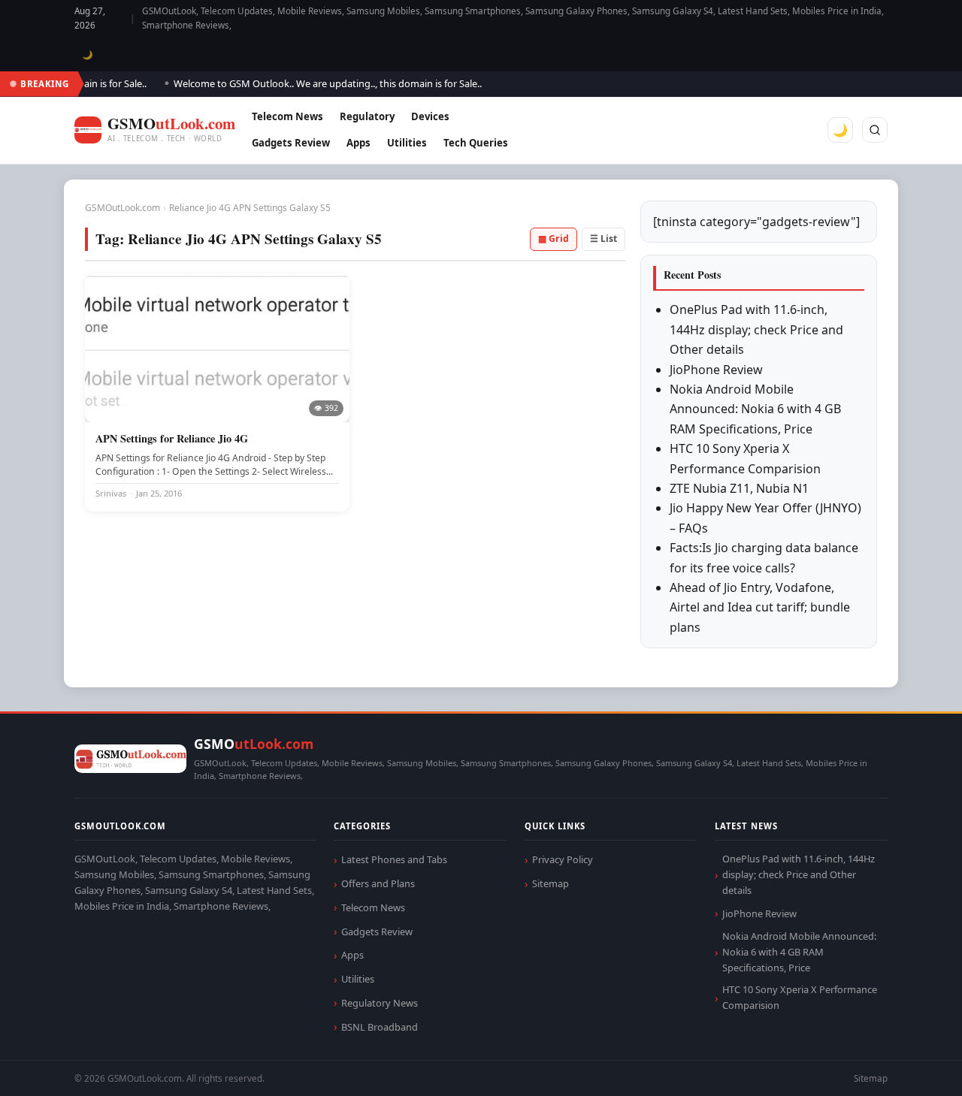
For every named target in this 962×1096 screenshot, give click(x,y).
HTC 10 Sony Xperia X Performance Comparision (799, 997)
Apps (358, 142)
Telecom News (287, 116)
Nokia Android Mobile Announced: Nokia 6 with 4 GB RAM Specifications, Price (755, 409)
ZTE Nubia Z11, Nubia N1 (739, 488)
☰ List (603, 238)
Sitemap (550, 883)
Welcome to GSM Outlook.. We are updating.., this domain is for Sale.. (318, 83)
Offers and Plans (378, 883)
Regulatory (367, 116)
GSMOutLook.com (122, 207)
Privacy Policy (562, 859)
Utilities (407, 142)
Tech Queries (475, 142)
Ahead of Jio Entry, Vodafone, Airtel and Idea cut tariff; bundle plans (760, 607)
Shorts (911, 1066)
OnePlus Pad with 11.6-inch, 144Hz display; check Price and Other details (756, 329)
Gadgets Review (291, 142)
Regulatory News (379, 1003)
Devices (430, 116)
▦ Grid (553, 238)
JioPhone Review (716, 369)
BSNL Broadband (379, 1027)
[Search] (875, 130)
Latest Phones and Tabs (394, 859)
